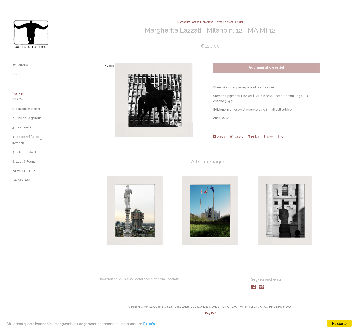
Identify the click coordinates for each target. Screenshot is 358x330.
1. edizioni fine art (24, 109)
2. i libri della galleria (26, 118)
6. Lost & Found (24, 161)
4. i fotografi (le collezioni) (25, 140)
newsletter (108, 279)
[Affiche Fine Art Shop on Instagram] (261, 288)
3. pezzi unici (21, 127)
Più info (149, 323)
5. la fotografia (23, 152)
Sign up (17, 93)
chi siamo (126, 279)
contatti (173, 279)
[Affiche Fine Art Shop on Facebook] (253, 288)
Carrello (22, 65)
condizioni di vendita (150, 279)
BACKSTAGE (21, 180)
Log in (16, 74)
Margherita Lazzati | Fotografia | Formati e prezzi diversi (210, 22)
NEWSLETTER (23, 171)
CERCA (17, 99)
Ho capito (339, 323)
